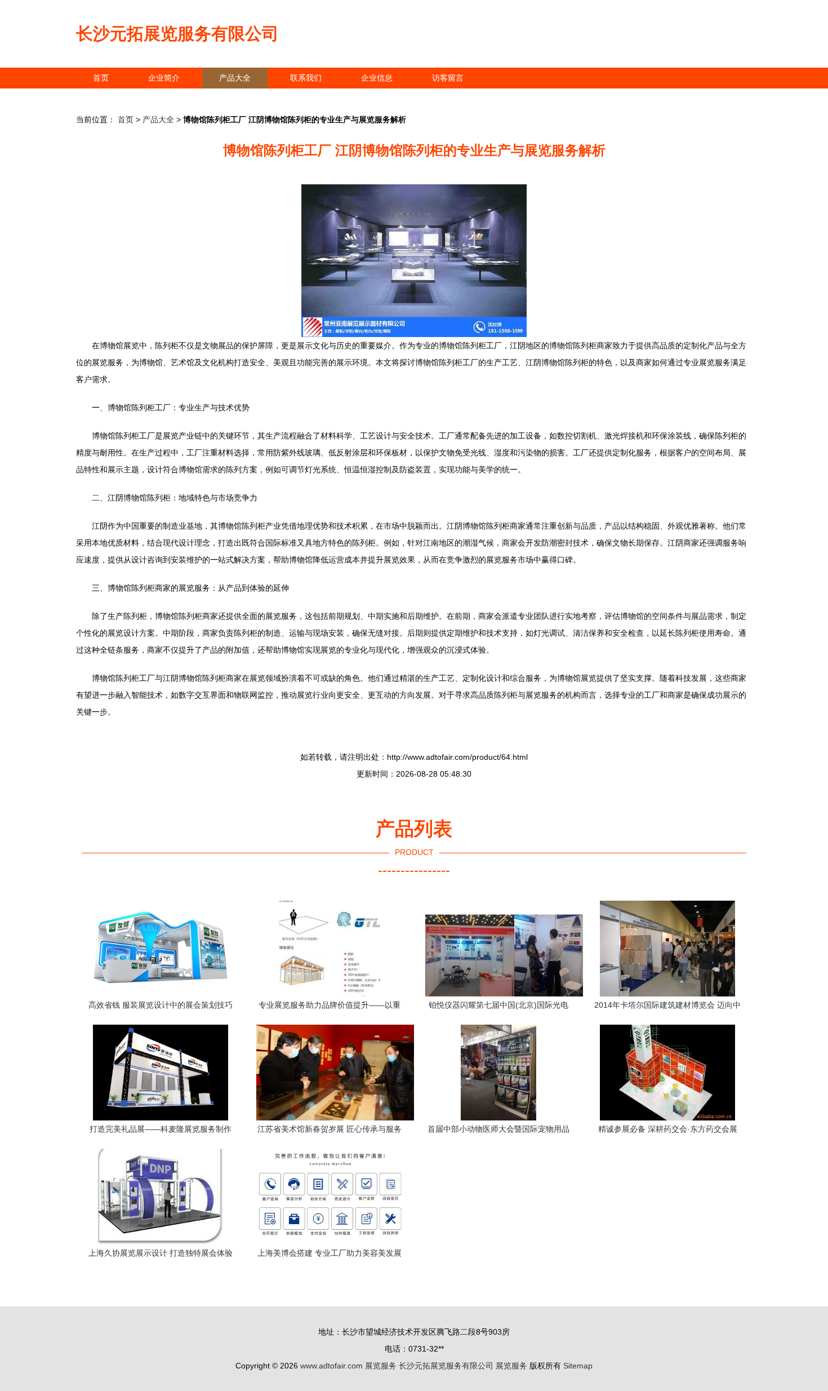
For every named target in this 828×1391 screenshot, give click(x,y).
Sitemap (578, 1365)
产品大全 (235, 77)
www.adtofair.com (331, 1365)
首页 (101, 77)
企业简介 (164, 77)
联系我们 (306, 77)
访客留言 (448, 77)
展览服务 (381, 1365)
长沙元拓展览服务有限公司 (177, 33)
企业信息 (377, 77)
